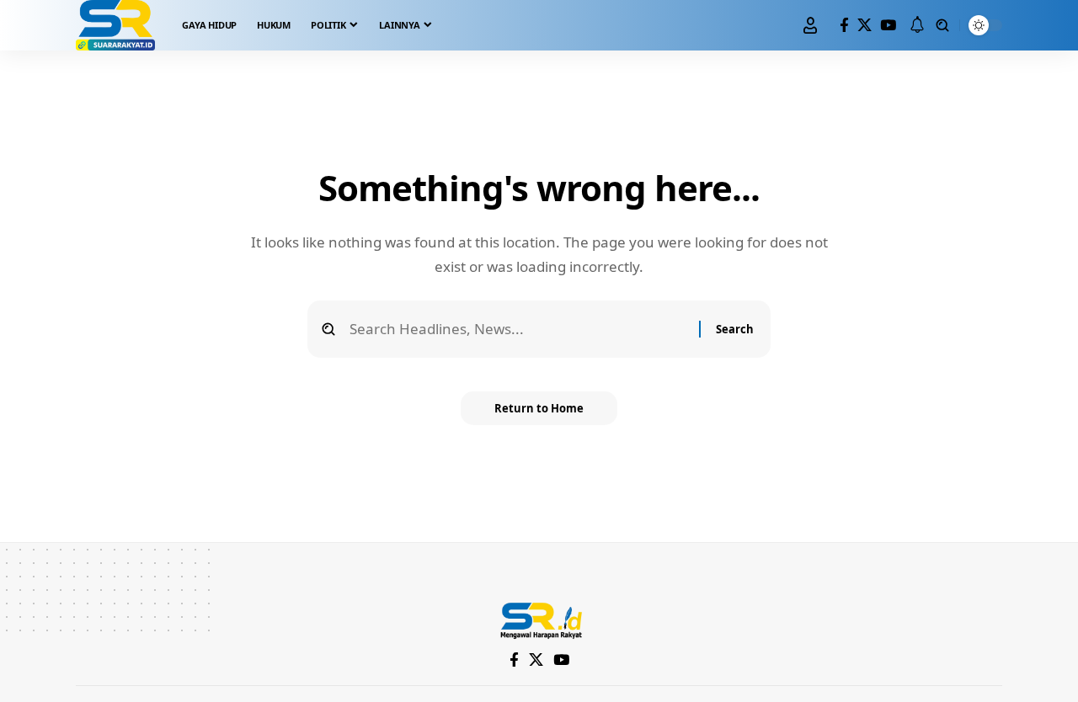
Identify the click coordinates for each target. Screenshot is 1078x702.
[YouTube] (888, 25)
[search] (942, 25)
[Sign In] (810, 25)
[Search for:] (518, 329)
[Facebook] (844, 25)
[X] (864, 25)
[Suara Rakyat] (115, 25)
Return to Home (539, 408)
